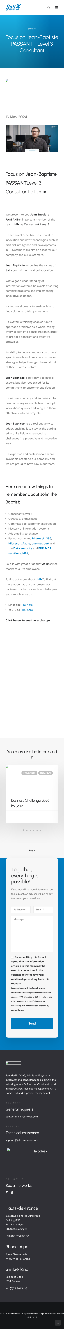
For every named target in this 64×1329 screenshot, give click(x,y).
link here (27, 605)
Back (32, 850)
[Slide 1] (23, 830)
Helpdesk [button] (39, 1151)
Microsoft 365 (41, 538)
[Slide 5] (37, 830)
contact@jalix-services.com (22, 1116)
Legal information (47, 1313)
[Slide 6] (40, 830)
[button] (57, 7)
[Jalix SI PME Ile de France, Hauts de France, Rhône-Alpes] (13, 7)
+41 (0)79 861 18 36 (16, 1288)
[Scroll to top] (58, 1322)
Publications (29, 773)
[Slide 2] (27, 830)
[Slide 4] (33, 830)
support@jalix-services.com (22, 1140)
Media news (45, 773)
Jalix (39, 579)
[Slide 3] (30, 830)
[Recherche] (47, 7)
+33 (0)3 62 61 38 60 (17, 1236)
